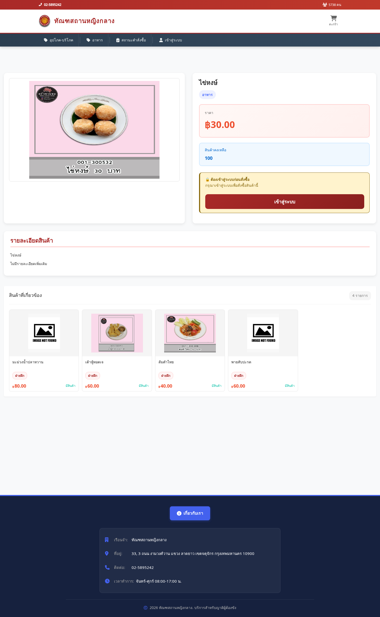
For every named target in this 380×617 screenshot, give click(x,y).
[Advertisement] (159, 443)
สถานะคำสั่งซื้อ (133, 39)
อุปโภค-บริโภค (61, 39)
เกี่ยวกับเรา (193, 513)
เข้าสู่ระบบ (173, 39)
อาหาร (97, 39)
